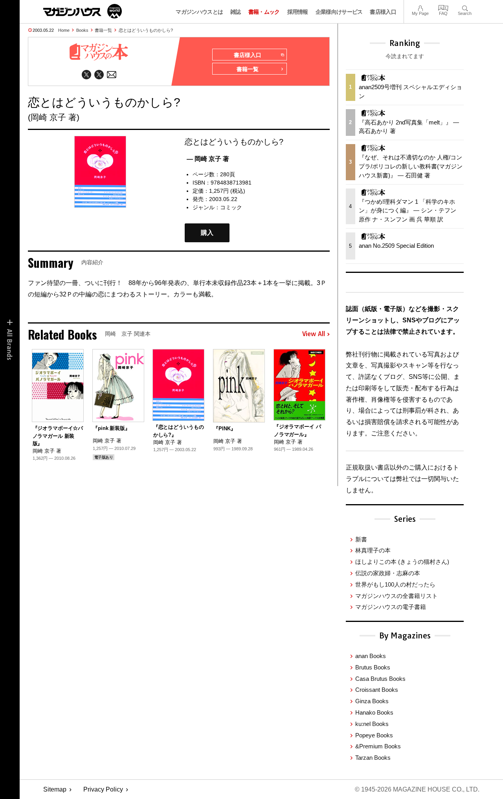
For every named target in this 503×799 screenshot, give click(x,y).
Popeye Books (374, 735)
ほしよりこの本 (402, 561)
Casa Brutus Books (380, 678)
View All (313, 334)
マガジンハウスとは (199, 12)
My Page (420, 7)
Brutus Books (372, 667)
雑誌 (235, 12)
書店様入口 (383, 12)
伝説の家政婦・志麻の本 (387, 573)
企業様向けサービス (339, 12)
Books (82, 30)
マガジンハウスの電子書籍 (390, 606)
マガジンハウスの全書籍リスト (396, 595)
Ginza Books (372, 701)
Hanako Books (374, 712)
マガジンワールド (82, 11)
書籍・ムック (264, 12)
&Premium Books (378, 746)
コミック (231, 207)
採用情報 (297, 12)
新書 (361, 539)
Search (464, 7)
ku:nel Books (372, 723)
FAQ (443, 7)
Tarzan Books (373, 757)
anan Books (370, 656)
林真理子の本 (373, 550)
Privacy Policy (103, 789)
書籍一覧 (103, 30)
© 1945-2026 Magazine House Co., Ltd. (417, 789)
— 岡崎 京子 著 (208, 158)
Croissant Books (376, 689)
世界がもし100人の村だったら (395, 584)
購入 (207, 232)
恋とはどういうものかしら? (146, 30)
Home (64, 30)
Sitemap (54, 789)
